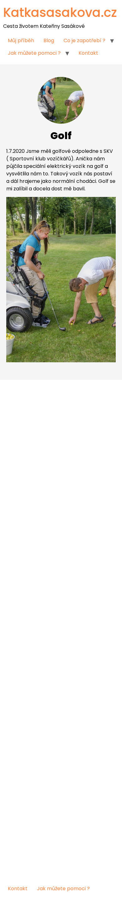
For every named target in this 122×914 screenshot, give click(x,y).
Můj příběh (21, 40)
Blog (48, 40)
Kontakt (88, 53)
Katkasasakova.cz (60, 12)
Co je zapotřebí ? (84, 40)
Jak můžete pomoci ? (34, 53)
